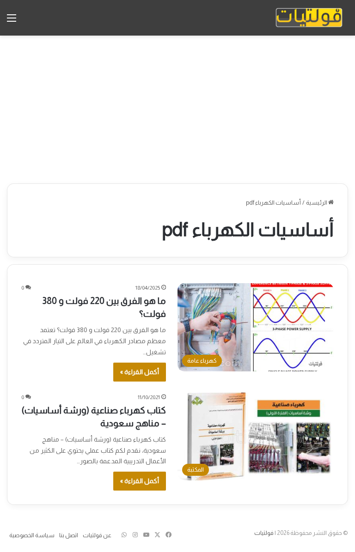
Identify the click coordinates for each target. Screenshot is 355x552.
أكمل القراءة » (139, 372)
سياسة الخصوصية (32, 535)
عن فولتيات (97, 535)
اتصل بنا (68, 535)
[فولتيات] (309, 17)
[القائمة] (11, 21)
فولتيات (264, 532)
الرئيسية (317, 202)
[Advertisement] (177, 109)
